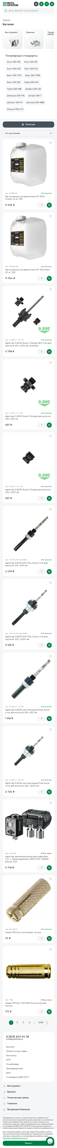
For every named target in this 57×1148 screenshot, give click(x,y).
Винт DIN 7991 (14, 75)
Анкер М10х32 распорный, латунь (23, 932)
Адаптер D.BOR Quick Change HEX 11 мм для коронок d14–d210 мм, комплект (28, 344)
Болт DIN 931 (30, 62)
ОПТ (8, 1060)
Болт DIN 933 (13, 62)
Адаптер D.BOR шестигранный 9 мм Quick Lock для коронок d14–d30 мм (27, 711)
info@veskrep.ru (14, 1039)
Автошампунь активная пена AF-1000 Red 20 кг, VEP (27, 271)
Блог (8, 1073)
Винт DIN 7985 (32, 75)
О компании (12, 1064)
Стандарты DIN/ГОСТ (17, 1077)
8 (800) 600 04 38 (17, 1036)
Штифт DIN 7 (35, 96)
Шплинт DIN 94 (15, 103)
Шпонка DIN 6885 (35, 103)
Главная (6, 20)
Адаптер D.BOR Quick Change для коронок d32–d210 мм (28, 491)
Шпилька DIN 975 (15, 96)
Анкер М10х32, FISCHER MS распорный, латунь (26, 1004)
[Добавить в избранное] (50, 143)
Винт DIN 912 (31, 69)
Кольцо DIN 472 (15, 109)
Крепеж (11, 1092)
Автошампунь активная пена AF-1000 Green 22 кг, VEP (25, 198)
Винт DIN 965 (13, 82)
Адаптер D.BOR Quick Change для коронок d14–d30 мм (28, 417)
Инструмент (14, 1086)
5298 (40, 1023)
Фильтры (30, 124)
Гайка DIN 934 (31, 82)
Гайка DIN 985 (14, 89)
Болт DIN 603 (14, 69)
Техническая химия (17, 1098)
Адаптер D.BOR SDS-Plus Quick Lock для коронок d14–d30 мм (26, 564)
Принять (28, 1143)
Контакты (11, 1056)
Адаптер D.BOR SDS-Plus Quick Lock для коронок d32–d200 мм (26, 638)
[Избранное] (46, 4)
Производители (14, 1069)
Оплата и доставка (16, 1051)
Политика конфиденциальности (15, 1138)
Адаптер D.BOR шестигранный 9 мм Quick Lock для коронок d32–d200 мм (27, 784)
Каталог (10, 1047)
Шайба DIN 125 (33, 89)
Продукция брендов (18, 1109)
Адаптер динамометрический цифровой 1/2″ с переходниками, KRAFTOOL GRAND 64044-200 (27, 859)
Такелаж (12, 1104)
